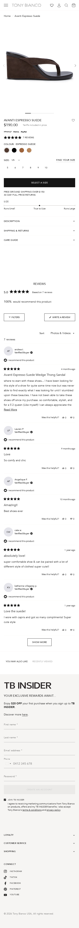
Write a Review (59, 318)
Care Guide (11, 240)
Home (7, 16)
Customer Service (15, 843)
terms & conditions (32, 809)
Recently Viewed (42, 661)
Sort (42, 333)
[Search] (66, 5)
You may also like (17, 661)
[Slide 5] (51, 113)
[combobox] (8, 763)
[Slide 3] (39, 113)
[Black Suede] (14, 150)
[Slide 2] (34, 113)
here (25, 714)
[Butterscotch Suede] (22, 150)
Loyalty (9, 835)
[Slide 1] (28, 113)
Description (12, 221)
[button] (19, 138)
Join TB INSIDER (16, 800)
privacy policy (53, 809)
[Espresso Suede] (7, 150)
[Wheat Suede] (29, 150)
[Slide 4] (45, 113)
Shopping (10, 851)
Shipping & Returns (16, 230)
